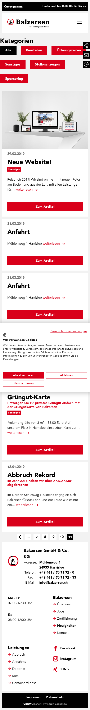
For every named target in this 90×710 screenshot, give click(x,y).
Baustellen (34, 50)
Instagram (68, 658)
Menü (79, 23)
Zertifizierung (67, 618)
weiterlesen (24, 189)
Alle (8, 50)
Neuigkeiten (66, 625)
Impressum (33, 697)
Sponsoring (14, 78)
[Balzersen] (28, 23)
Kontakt (62, 632)
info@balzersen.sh (53, 582)
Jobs (60, 611)
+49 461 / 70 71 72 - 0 (56, 572)
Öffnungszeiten (13, 6)
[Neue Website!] (45, 120)
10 (62, 537)
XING (64, 669)
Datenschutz (55, 697)
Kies (15, 676)
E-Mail (86, 55)
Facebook (68, 648)
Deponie (18, 668)
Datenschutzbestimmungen (68, 331)
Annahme (19, 661)
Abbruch (18, 654)
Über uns (64, 604)
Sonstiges (12, 64)
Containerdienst (24, 683)
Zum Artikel (45, 206)
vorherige (20, 537)
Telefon (86, 45)
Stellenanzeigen (47, 64)
